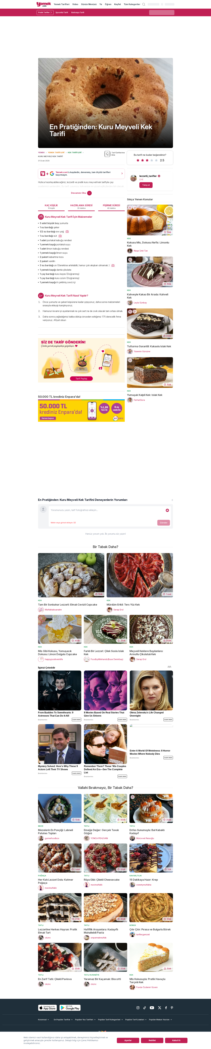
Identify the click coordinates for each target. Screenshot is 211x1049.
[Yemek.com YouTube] (152, 1007)
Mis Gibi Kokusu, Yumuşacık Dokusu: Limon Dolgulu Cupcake (57, 653)
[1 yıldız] (138, 160)
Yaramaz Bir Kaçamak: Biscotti (102, 979)
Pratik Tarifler (44, 12)
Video (75, 4)
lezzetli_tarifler (148, 176)
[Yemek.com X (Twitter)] (159, 1007)
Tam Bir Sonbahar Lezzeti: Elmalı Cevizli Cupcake (67, 604)
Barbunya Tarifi (77, 12)
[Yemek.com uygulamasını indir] (47, 1008)
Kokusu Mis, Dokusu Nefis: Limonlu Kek (148, 244)
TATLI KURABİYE (91, 975)
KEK (129, 238)
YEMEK (41, 152)
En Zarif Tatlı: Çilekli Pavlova (55, 979)
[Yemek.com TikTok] (144, 1007)
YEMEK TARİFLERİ (56, 152)
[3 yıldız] (147, 160)
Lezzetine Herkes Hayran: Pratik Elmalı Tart (57, 931)
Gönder (163, 522)
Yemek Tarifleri (61, 4)
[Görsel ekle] (167, 510)
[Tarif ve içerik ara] (143, 4)
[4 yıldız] (152, 160)
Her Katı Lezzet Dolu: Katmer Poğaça (55, 881)
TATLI (86, 826)
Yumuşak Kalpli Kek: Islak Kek (144, 394)
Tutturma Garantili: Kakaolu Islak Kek (149, 346)
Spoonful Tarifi (62, 12)
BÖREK (132, 925)
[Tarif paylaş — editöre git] (81, 358)
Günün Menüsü (89, 4)
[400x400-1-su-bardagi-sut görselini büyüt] (60, 236)
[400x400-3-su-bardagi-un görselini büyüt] (113, 265)
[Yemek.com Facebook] (166, 1007)
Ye (100, 4)
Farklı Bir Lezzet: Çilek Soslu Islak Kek (104, 653)
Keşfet (117, 4)
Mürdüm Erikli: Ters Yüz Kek (123, 604)
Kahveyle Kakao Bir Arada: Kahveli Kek (147, 296)
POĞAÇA (42, 875)
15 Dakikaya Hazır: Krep (143, 879)
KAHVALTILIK (135, 875)
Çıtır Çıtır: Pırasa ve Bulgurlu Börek (150, 929)
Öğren (108, 4)
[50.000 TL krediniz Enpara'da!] (81, 410)
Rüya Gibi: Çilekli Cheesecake (102, 879)
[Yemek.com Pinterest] (172, 1007)
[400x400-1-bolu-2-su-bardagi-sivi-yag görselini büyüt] (67, 231)
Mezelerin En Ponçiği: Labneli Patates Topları (55, 832)
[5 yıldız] (156, 160)
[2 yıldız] (143, 160)
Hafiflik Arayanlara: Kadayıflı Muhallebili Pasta (101, 931)
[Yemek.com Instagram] (138, 1007)
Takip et (146, 185)
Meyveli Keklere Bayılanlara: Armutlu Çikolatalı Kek (146, 653)
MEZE (40, 826)
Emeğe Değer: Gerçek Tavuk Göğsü (101, 832)
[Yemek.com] (44, 4)
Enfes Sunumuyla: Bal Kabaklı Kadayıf (146, 832)
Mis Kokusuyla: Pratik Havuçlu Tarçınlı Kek (147, 981)
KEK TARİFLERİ (75, 152)
